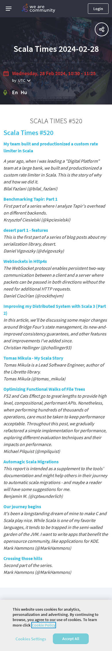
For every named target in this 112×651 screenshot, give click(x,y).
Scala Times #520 (28, 132)
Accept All (70, 638)
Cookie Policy (43, 625)
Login (98, 8)
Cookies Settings (31, 638)
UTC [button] (21, 80)
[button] (8, 8)
